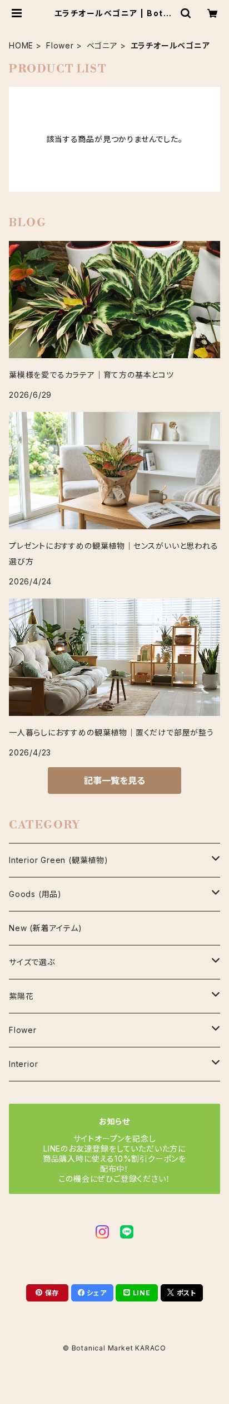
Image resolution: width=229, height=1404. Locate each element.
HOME (21, 45)
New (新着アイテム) (45, 928)
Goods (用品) (35, 894)
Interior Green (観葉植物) (58, 860)
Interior (23, 1064)
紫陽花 (21, 996)
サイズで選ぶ (32, 962)
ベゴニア (102, 45)
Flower (60, 45)
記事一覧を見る (114, 780)
